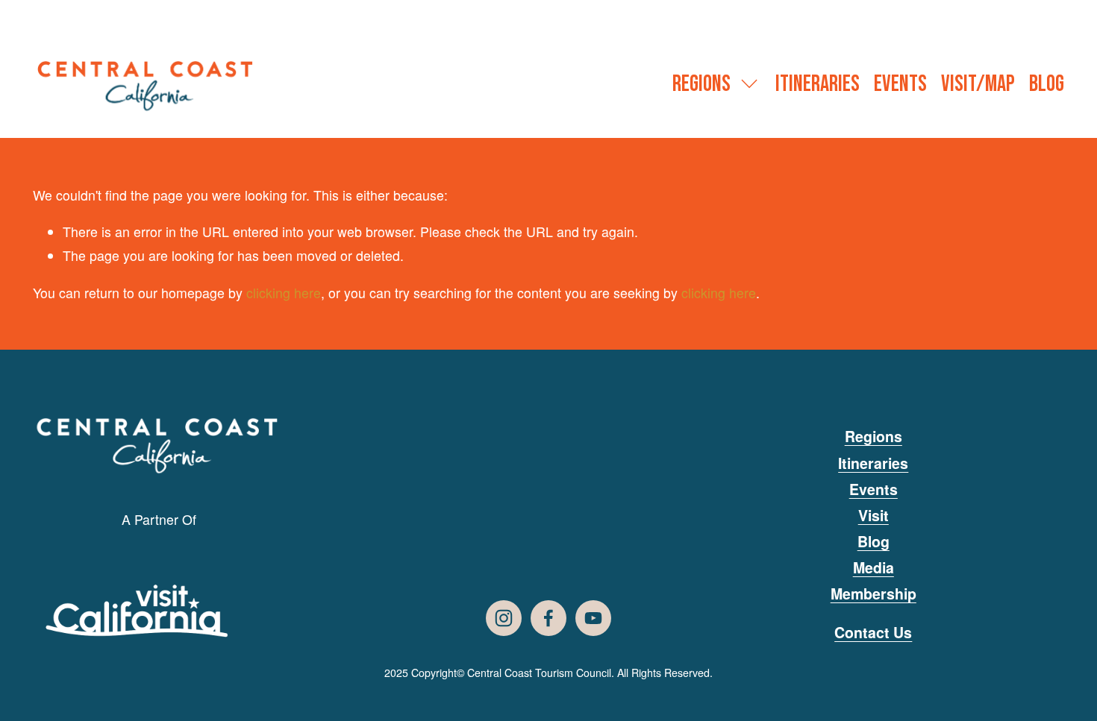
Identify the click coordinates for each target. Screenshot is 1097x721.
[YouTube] (593, 618)
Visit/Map (978, 84)
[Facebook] (548, 618)
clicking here (283, 292)
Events (900, 84)
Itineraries (817, 84)
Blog (1046, 84)
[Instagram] (504, 618)
